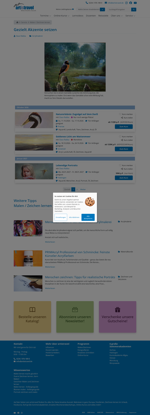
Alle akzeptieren (88, 217)
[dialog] (75, 207)
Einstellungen (61, 217)
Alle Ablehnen (74, 217)
